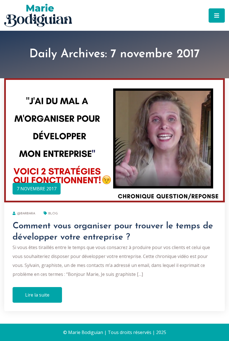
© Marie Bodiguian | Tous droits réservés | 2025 (114, 332)
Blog (53, 213)
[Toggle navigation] (217, 15)
